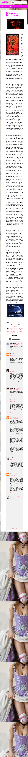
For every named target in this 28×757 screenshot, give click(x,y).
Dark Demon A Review (16, 330)
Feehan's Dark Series (11, 331)
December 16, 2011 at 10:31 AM (16, 389)
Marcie (11, 457)
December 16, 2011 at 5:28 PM (16, 474)
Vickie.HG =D (13, 388)
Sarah (11, 354)
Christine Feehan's (15, 286)
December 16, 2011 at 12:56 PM (16, 417)
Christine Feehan (22, 48)
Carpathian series (14, 328)
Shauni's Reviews (18, 332)
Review (8, 332)
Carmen (12, 400)
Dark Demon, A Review (14, 14)
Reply (11, 349)
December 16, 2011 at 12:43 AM (16, 344)
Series (12, 332)
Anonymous (14, 326)
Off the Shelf (20, 331)
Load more (14, 528)
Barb (11, 370)
